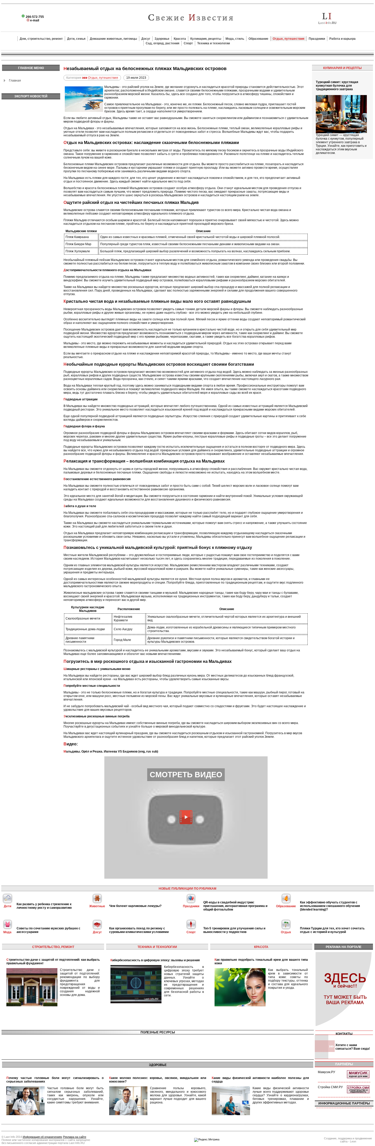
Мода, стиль (235, 39)
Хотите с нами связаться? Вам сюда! (352, 1046)
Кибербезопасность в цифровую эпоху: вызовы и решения (155, 960)
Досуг (145, 39)
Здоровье (162, 39)
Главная (15, 80)
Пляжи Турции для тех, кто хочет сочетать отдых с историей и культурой (332, 930)
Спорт (188, 43)
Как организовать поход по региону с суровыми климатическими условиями (139, 930)
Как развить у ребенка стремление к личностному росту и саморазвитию (44, 906)
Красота (180, 39)
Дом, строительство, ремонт (41, 39)
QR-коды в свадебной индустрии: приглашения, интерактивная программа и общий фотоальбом (235, 906)
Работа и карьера (342, 39)
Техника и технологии (213, 43)
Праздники (317, 39)
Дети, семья (76, 39)
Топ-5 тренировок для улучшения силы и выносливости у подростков (234, 930)
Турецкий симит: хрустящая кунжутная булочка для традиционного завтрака (337, 85)
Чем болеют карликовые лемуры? (135, 906)
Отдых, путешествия (288, 39)
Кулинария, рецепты (205, 39)
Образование (258, 39)
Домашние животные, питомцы (113, 39)
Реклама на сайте (74, 1136)
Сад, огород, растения (162, 43)
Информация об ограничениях (42, 1136)
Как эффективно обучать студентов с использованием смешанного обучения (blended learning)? (330, 906)
